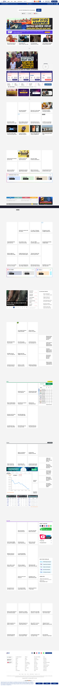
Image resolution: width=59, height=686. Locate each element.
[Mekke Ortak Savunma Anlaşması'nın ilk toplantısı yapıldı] (35, 165)
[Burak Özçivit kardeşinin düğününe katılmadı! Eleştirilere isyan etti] (33, 69)
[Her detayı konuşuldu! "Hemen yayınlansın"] (23, 105)
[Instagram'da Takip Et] (44, 549)
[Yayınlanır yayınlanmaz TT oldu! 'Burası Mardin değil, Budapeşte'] (33, 377)
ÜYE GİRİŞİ (47, 1)
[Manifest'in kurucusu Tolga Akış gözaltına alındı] (11, 572)
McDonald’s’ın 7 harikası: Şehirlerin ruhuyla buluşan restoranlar (23, 636)
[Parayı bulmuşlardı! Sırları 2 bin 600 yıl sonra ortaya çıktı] (47, 159)
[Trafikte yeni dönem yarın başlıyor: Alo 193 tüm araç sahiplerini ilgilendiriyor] (10, 69)
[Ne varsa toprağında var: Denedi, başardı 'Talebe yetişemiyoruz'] (23, 653)
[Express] (36, 1)
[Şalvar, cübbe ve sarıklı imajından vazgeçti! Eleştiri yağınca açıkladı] (11, 583)
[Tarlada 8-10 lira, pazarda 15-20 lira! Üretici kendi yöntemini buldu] (28, 69)
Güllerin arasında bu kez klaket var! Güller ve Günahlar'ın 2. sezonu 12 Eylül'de (11, 648)
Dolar (21, 496)
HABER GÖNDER (51, 3)
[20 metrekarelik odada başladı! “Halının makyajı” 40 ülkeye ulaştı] (18, 69)
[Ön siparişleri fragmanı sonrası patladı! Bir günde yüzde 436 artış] (17, 69)
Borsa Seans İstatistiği (37, 680)
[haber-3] (29, 231)
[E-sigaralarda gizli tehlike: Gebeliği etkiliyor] (47, 260)
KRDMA (8, 523)
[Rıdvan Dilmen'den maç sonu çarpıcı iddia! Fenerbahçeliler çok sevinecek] (22, 444)
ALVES (18, 524)
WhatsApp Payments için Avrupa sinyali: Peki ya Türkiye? (23, 647)
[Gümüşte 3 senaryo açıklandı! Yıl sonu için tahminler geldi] (24, 69)
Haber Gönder (49, 676)
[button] (1, 1)
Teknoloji (26, 680)
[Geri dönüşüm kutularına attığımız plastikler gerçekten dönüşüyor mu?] (22, 349)
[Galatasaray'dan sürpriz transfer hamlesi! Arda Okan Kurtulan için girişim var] (26, 69)
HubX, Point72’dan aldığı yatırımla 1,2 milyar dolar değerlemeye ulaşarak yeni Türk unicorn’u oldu (35, 637)
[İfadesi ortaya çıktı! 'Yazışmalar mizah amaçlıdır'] (33, 560)
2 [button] (9, 330)
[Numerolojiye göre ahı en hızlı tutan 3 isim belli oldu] (35, 117)
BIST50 (13, 496)
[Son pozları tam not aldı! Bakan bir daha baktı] (11, 601)
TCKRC (19, 528)
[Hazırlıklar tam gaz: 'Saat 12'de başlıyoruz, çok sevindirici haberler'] (11, 372)
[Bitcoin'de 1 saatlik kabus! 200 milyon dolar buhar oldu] (27, 69)
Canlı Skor (50, 404)
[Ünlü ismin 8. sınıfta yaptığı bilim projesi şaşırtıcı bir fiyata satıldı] (35, 105)
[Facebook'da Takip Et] (40, 549)
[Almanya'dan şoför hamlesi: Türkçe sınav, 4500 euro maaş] (22, 482)
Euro (25, 496)
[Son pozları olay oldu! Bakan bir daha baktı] (33, 549)
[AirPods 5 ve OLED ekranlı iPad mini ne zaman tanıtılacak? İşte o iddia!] (22, 383)
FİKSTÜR (49, 407)
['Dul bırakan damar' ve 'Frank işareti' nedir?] (19, 69)
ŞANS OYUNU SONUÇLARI (44, 582)
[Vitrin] (33, 1)
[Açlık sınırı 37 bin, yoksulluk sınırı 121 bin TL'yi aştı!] (11, 283)
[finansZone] (46, 200)
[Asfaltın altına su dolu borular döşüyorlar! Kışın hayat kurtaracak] (42, 367)
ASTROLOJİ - (36, 91)
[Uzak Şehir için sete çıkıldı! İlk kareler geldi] (33, 595)
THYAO (29, 528)
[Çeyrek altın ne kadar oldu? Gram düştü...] (23, 249)
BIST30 (17, 496)
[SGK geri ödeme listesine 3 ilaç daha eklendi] (33, 349)
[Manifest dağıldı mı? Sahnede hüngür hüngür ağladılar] (11, 272)
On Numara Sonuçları (46, 595)
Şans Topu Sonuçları (46, 592)
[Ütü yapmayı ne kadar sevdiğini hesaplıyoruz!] (47, 249)
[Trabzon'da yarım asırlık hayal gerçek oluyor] (11, 69)
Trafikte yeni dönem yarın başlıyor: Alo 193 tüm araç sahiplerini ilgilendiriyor (49, 484)
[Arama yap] (43, 1)
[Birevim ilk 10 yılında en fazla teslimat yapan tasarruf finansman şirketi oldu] (47, 630)
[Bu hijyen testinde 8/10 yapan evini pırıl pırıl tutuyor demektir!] (23, 153)
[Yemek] (35, 1)
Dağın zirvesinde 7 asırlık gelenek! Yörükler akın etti (49, 386)
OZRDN (8, 524)
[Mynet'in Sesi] (23, 92)
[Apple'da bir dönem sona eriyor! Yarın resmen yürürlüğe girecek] (36, 69)
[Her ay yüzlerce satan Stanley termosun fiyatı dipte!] (23, 260)
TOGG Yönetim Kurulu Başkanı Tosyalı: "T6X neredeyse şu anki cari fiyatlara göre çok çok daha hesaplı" (49, 497)
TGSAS (19, 527)
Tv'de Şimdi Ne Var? (43, 566)
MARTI (8, 528)
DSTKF (29, 523)
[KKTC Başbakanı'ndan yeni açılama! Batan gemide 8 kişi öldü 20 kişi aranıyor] (29, 23)
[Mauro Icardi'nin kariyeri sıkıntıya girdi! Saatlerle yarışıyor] (11, 415)
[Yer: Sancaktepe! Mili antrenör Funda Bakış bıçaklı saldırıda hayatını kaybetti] (35, 69)
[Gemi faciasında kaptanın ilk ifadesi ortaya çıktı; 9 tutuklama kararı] (12, 69)
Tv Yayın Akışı (42, 564)
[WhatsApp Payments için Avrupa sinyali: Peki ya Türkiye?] (23, 641)
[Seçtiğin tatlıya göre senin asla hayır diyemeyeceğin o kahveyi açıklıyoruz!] (23, 272)
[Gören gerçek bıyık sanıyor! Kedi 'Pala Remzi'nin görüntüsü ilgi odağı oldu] (42, 380)
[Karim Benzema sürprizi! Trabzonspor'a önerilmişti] (34, 69)
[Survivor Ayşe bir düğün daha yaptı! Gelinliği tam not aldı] (11, 555)
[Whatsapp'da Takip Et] (51, 549)
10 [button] (26, 330)
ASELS (29, 527)
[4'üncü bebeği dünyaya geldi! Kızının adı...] (11, 254)
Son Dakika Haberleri (18, 680)
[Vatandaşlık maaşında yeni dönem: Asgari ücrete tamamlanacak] (16, 69)
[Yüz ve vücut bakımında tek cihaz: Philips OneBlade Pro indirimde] (23, 283)
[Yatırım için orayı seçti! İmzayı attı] (22, 595)
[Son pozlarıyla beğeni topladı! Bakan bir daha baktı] (22, 606)
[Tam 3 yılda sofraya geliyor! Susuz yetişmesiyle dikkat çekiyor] (23, 69)
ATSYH (8, 527)
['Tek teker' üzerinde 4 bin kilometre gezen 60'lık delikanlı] (35, 272)
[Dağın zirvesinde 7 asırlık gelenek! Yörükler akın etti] (42, 386)
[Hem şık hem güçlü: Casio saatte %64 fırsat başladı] (22, 360)
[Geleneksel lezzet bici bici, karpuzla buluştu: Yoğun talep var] (11, 383)
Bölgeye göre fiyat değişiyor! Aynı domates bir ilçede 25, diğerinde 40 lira (49, 502)
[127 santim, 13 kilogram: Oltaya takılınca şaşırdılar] (35, 249)
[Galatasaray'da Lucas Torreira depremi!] (15, 69)
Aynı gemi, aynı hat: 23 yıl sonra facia (14, 3)
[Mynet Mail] (57, 4)
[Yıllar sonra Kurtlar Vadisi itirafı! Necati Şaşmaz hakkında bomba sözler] (22, 549)
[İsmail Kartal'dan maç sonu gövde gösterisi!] (33, 438)
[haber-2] (20, 231)
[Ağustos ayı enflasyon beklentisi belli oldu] (11, 165)
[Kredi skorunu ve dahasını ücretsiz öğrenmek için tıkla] (22, 69)
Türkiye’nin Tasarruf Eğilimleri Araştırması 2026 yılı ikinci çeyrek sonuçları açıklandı (47, 648)
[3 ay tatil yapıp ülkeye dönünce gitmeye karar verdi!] (22, 572)
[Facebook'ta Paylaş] (45, 604)
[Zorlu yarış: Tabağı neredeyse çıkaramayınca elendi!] (35, 153)
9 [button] (24, 330)
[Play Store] (9, 681)
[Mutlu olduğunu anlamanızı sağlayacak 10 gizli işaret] (23, 117)
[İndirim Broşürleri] (40, 1)
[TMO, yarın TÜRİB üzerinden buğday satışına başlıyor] (35, 260)
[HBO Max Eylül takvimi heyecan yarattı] (11, 354)
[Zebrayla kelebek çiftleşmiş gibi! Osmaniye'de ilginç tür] (42, 361)
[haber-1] (10, 231)
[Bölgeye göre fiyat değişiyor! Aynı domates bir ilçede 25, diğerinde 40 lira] (22, 372)
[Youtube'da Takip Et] (49, 549)
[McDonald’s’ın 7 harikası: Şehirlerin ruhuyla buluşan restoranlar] (23, 630)
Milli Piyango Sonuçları (47, 585)
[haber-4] (39, 231)
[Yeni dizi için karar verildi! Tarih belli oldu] (22, 560)
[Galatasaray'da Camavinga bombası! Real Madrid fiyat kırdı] (33, 421)
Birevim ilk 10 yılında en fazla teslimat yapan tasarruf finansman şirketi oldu (47, 637)
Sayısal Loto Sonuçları (47, 587)
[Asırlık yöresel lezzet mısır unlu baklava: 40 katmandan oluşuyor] (33, 360)
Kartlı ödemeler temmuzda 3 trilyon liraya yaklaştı (47, 659)
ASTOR (29, 524)
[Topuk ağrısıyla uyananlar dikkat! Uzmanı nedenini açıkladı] (23, 165)
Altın (29, 496)
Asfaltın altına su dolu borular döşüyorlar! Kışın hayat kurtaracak (49, 367)
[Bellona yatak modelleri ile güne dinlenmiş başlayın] (11, 630)
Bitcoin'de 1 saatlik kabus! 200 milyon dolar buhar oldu (49, 489)
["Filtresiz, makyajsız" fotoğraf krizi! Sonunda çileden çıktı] (22, 583)
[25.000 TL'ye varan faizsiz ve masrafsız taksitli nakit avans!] (47, 117)
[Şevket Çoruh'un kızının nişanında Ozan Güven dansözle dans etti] (21, 69)
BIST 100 (10, 498)
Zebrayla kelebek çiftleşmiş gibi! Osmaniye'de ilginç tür (49, 361)
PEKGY (18, 523)
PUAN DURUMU (42, 407)
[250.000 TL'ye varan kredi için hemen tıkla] (22, 60)
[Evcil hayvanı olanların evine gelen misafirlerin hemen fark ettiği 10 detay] (47, 105)
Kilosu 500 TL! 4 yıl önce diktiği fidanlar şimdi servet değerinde (35, 647)
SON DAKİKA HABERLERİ (4, 3)
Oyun (44, 680)
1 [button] (7, 330)
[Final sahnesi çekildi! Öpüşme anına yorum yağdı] (11, 111)
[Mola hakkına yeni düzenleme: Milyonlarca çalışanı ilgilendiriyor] (42, 508)
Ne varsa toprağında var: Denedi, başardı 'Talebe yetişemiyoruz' (23, 659)
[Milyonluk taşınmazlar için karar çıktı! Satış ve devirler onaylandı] (35, 283)
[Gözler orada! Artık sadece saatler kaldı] (11, 476)
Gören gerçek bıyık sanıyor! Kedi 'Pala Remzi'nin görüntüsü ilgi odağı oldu (48, 381)
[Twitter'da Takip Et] (42, 549)
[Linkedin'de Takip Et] (46, 549)
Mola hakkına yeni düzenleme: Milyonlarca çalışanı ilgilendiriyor (49, 508)
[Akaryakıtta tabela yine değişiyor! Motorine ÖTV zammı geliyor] (25, 69)
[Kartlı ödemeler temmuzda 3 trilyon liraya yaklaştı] (47, 653)
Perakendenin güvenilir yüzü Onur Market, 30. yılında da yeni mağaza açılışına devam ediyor (11, 660)
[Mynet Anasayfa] (4, 1)
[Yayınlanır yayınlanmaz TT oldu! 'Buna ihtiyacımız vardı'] (33, 606)
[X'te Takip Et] (34, 676)
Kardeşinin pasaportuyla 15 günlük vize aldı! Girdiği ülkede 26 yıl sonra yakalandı (49, 375)
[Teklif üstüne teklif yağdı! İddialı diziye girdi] (33, 578)
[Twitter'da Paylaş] (47, 604)
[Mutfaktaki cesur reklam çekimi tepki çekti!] (47, 277)
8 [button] (22, 330)
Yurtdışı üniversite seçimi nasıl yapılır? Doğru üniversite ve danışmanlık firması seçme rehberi (35, 660)
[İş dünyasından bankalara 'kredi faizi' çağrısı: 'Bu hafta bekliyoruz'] (13, 69)
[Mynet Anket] (38, 1)
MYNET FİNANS (12, 86)
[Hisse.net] (11, 92)
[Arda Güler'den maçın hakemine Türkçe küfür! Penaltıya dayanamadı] (11, 444)
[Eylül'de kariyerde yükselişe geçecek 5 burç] (11, 153)
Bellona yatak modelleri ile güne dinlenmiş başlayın (11, 636)
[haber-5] (48, 231)
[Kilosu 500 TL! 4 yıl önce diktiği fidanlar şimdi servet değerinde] (35, 641)
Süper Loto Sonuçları (46, 590)
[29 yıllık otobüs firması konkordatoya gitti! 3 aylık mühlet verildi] (31, 69)
